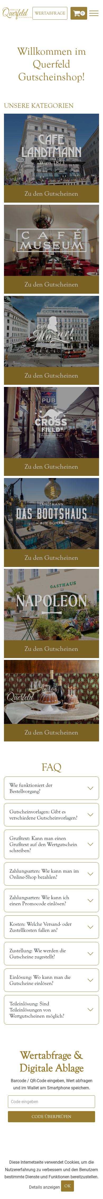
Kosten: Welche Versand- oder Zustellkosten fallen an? (41, 927)
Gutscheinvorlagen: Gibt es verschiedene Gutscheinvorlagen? (43, 815)
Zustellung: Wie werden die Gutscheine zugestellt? (38, 954)
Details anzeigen (44, 1187)
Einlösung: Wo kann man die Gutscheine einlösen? (40, 980)
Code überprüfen (51, 1116)
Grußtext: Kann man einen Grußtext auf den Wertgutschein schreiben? (43, 844)
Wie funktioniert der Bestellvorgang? (31, 788)
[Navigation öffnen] (93, 13)
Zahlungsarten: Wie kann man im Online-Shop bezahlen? (44, 874)
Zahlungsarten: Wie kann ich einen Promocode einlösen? (39, 900)
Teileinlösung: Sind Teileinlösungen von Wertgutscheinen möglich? (37, 1010)
